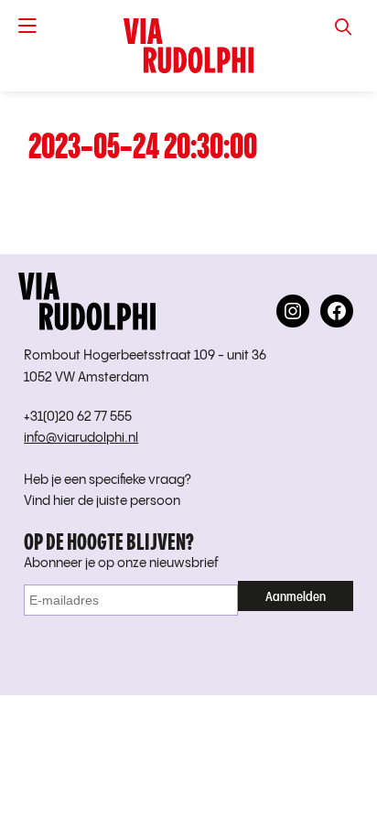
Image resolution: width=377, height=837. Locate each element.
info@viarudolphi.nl (81, 438)
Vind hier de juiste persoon (102, 501)
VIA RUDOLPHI (188, 45)
